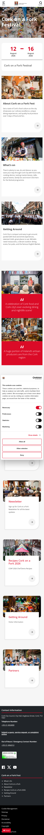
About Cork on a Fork (12, 784)
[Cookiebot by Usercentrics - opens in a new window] (33, 378)
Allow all (22, 442)
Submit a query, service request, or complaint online (20, 733)
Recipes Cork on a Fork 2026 (15, 790)
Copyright (5, 826)
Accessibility (6, 823)
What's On (8, 781)
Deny (22, 455)
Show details (33, 435)
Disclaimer (6, 819)
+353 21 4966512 (8, 745)
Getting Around (10, 793)
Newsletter (8, 787)
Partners (7, 796)
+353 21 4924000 (8, 725)
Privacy (4, 816)
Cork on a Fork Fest (11, 775)
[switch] (39, 414)
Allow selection (22, 448)
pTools (13, 832)
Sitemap (5, 812)
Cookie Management (9, 809)
